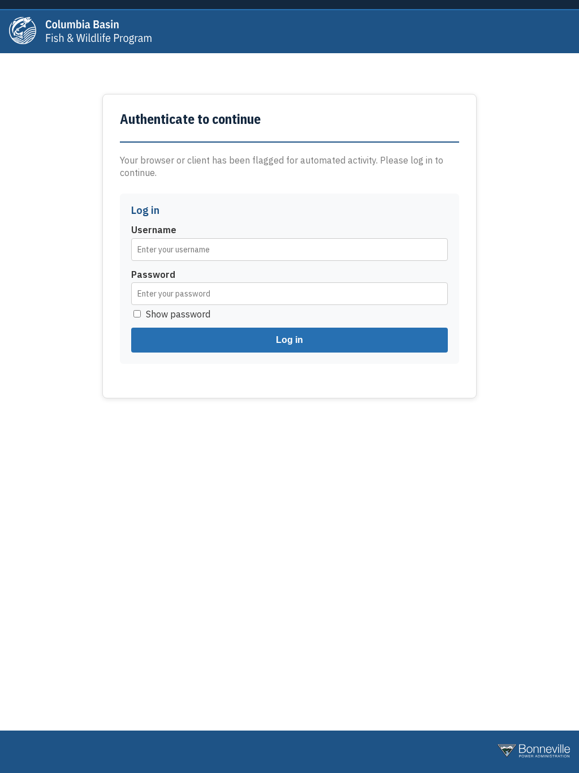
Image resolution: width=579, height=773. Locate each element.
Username (153, 230)
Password (153, 274)
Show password (178, 314)
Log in (289, 340)
